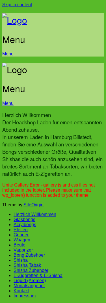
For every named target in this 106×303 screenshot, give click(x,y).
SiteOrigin (33, 204)
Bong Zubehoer (29, 255)
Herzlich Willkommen (35, 214)
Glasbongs (24, 219)
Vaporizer (23, 250)
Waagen (22, 239)
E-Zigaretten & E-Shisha (38, 275)
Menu (8, 53)
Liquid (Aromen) (30, 280)
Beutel (20, 245)
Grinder (21, 234)
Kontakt (21, 290)
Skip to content (17, 4)
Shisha (21, 260)
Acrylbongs (25, 224)
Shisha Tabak (27, 265)
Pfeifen (21, 229)
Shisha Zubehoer (31, 270)
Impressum (25, 295)
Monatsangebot (29, 285)
